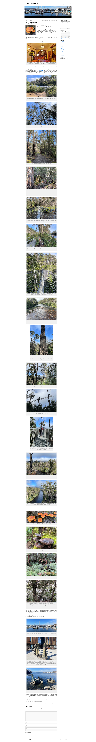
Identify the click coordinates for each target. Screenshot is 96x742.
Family (62, 47)
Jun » (69, 38)
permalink (40, 701)
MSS (62, 48)
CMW (62, 46)
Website (27, 728)
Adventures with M (31, 3)
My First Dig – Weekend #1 (30, 20)
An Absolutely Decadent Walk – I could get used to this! (50, 20)
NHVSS (62, 50)
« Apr (61, 38)
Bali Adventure (63, 42)
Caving (62, 45)
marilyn (34, 23)
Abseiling (62, 41)
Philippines (62, 51)
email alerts (65, 26)
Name (27, 722)
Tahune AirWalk (41, 70)
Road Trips (62, 53)
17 (68, 35)
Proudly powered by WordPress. (65, 739)
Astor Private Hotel (37, 41)
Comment (27, 710)
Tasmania (33, 701)
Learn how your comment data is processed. (45, 735)
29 (65, 37)
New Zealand (62, 49)
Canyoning (62, 44)
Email (26, 725)
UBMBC (62, 55)
